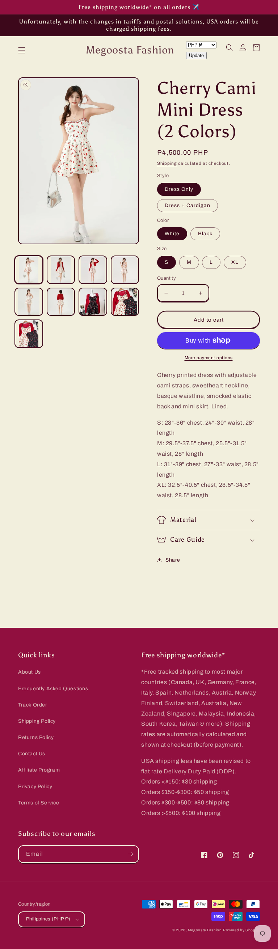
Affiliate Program (39, 770)
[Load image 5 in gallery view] (28, 302)
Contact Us (31, 753)
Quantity (166, 278)
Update (196, 55)
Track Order (32, 705)
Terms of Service (38, 803)
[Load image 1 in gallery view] (28, 270)
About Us (29, 672)
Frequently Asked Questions (53, 688)
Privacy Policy (35, 786)
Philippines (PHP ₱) (48, 919)
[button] (22, 50)
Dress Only (179, 189)
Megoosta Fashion (205, 930)
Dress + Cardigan (187, 205)
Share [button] (172, 560)
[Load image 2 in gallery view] (61, 270)
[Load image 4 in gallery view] (125, 270)
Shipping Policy (37, 721)
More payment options (209, 357)
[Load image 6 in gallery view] (61, 302)
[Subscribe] (130, 854)
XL (235, 262)
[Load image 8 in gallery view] (125, 302)
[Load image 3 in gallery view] (93, 270)
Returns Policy (36, 737)
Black (205, 233)
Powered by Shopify (241, 930)
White (172, 233)
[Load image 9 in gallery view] (28, 333)
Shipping (167, 163)
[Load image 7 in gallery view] (93, 302)
